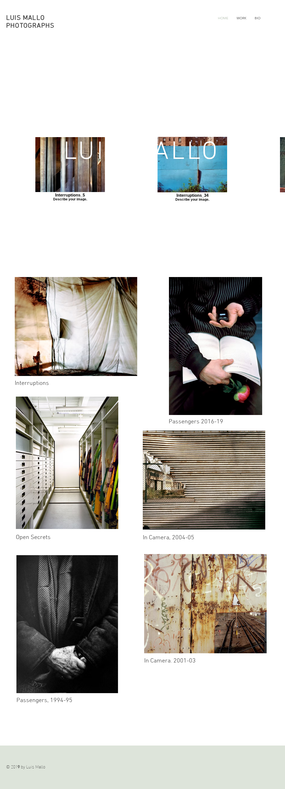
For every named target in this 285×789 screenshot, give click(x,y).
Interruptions (32, 383)
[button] (241, 18)
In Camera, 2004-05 (168, 538)
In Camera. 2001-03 (170, 661)
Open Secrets (33, 537)
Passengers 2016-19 (196, 422)
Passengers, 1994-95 (44, 700)
